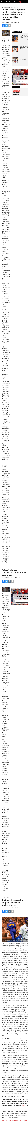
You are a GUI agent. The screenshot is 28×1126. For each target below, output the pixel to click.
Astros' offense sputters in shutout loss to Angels (14, 572)
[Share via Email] (9, 581)
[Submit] (26, 2)
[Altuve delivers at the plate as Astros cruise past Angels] (15, 60)
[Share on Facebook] (3, 25)
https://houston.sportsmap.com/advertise (14, 1120)
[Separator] (9, 25)
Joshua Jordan (22, 49)
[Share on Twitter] (6, 25)
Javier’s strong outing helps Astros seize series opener (13, 902)
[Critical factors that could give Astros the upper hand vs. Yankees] (15, 38)
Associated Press (5, 22)
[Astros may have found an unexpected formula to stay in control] (15, 49)
